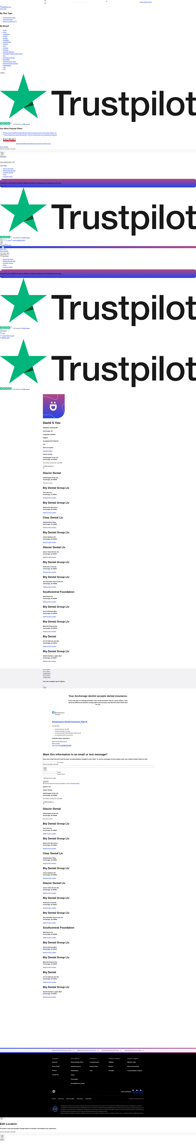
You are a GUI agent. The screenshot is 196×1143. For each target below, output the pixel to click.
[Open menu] (0, 5)
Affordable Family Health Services (13, 54)
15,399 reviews (25, 124)
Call (66, 745)
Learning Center (7, 176)
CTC (4, 69)
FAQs (4, 174)
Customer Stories (8, 172)
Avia (4, 46)
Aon (4, 56)
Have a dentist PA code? (6, 162)
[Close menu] (1, 242)
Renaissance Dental (9, 58)
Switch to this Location (49, 497)
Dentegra (5, 50)
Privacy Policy (75, 783)
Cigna (5, 32)
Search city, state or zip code (7, 149)
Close (44, 687)
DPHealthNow (7, 65)
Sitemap (54, 1098)
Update (2, 1139)
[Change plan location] (45, 3)
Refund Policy (88, 1098)
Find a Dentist (4, 147)
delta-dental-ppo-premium (10, 63)
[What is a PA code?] (14, 162)
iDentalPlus (6, 59)
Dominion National (8, 52)
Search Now (3, 156)
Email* (59, 772)
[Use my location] (2, 154)
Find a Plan (3, 9)
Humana (5, 44)
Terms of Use (61, 1098)
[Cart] (4, 240)
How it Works (4, 165)
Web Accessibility (70, 1098)
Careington (6, 34)
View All (2, 72)
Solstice (5, 38)
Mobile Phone (61, 774)
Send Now (45, 781)
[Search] (1, 240)
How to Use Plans (8, 168)
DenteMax (6, 40)
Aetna (5, 30)
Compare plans (46, 673)
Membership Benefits (9, 170)
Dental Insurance (8, 19)
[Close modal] (1, 1118)
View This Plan (56, 745)
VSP (4, 67)
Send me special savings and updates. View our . (62, 783)
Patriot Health (7, 42)
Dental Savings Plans (9, 17)
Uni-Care (5, 48)
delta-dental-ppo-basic (9, 61)
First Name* (60, 762)
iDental (5, 36)
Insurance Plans (47, 451)
